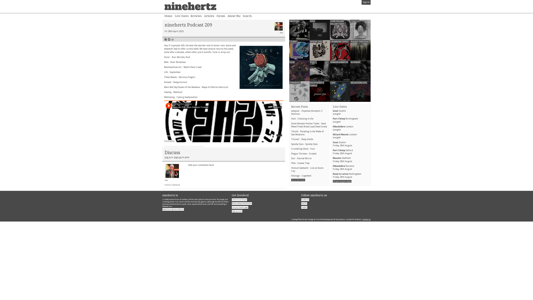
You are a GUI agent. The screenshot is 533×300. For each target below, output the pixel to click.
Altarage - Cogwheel (301, 175)
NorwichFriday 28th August (343, 167)
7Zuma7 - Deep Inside (302, 139)
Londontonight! (343, 128)
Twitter (169, 39)
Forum (221, 16)
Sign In (366, 2)
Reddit (172, 39)
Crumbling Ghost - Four (303, 149)
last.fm (304, 203)
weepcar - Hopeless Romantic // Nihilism (307, 112)
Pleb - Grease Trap (300, 163)
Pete (281, 33)
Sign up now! (237, 211)
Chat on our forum (239, 200)
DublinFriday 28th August (342, 144)
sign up (178, 157)
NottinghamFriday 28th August (347, 175)
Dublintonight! (339, 112)
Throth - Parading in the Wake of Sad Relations (307, 133)
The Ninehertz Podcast (171, 146)
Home (168, 16)
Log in (168, 157)
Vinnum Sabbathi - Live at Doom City (307, 169)
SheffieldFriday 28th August (342, 159)
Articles (209, 16)
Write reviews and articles (242, 203)
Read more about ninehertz (173, 209)
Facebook (166, 39)
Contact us (366, 219)
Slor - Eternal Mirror (301, 158)
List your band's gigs (240, 207)
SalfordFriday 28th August (343, 152)
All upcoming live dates (342, 181)
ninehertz (190, 6)
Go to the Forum (298, 180)
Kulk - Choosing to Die (302, 118)
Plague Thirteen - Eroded (303, 153)
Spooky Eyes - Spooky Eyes (304, 144)
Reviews (196, 16)
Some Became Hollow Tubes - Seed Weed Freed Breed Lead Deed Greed (309, 125)
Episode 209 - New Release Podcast (192, 146)
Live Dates (182, 16)
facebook (305, 200)
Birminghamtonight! (345, 120)
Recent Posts (299, 106)
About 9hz (234, 16)
